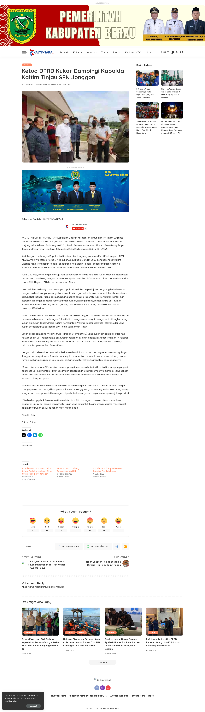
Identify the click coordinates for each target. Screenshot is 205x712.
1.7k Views (67, 84)
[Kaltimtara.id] (42, 52)
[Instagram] (164, 52)
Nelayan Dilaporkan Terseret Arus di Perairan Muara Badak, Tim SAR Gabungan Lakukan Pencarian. (81, 642)
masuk (38, 586)
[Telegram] (116, 546)
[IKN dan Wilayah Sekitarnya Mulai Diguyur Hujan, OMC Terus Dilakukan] (147, 78)
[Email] (125, 546)
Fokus (70, 632)
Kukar (26, 65)
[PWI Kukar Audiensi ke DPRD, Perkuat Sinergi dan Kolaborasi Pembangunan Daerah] (165, 622)
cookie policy (11, 701)
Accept (33, 706)
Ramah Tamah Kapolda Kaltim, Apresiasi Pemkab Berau (108, 469)
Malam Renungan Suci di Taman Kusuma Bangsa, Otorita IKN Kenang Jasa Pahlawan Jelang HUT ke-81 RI (171, 127)
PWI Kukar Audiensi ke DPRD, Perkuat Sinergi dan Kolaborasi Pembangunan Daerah (163, 642)
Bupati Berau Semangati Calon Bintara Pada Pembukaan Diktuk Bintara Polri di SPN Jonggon (37, 471)
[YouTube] (168, 52)
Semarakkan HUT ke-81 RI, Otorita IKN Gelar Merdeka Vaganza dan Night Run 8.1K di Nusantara (146, 127)
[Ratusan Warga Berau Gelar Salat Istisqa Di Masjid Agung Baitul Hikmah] (172, 78)
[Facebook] (161, 52)
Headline (29, 632)
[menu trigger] (26, 52)
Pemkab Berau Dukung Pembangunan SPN (68, 469)
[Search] (181, 52)
